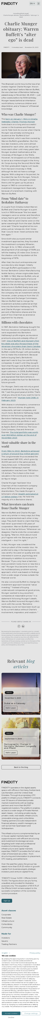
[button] (6, 953)
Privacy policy (35, 953)
